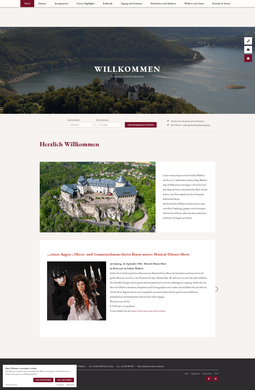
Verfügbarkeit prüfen (141, 125)
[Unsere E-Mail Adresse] (248, 49)
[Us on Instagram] (215, 378)
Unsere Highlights (86, 3)
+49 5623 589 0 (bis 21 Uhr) (102, 366)
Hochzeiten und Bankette (163, 3)
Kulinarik (107, 3)
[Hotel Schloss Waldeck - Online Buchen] (248, 58)
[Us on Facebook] (209, 378)
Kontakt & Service (221, 3)
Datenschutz (70, 384)
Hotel (27, 3)
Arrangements (61, 3)
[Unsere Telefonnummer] (248, 41)
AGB (186, 373)
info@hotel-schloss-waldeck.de (153, 366)
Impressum (60, 384)
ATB (216, 373)
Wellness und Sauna (194, 3)
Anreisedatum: (73, 119)
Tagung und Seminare (131, 3)
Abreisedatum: (102, 119)
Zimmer (42, 3)
